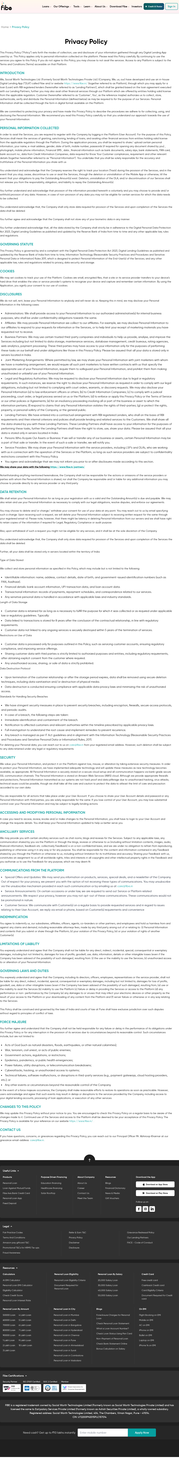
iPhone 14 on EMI (147, 1345)
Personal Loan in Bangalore (67, 1325)
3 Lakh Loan (9, 1350)
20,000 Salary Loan (108, 1280)
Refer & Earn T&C (77, 1232)
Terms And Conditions (14, 1237)
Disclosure (74, 1247)
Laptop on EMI (146, 1340)
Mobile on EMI (146, 1320)
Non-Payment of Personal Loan (112, 1338)
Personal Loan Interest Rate (17, 1300)
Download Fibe (118, 6)
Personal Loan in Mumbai (66, 1315)
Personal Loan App (12, 1198)
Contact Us (83, 1193)
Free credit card (150, 1280)
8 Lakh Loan (25, 1335)
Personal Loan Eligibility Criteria (69, 1280)
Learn (87, 6)
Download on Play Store (157, 1193)
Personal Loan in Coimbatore (68, 1355)
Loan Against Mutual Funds (16, 1188)
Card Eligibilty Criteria (152, 1290)
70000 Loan (9, 1325)
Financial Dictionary (115, 1188)
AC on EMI (144, 1325)
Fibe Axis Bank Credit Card (16, 1193)
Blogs (108, 1183)
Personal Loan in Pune (65, 1340)
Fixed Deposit (10, 1203)
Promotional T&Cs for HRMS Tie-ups (21, 1247)
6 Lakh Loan (25, 1325)
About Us (100, 6)
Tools (76, 6)
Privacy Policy (76, 1237)
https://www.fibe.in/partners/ (67, 466)
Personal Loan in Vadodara (67, 1360)
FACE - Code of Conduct (140, 1242)
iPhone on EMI (146, 1330)
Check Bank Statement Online (111, 1343)
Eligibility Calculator (13, 1290)
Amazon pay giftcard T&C (16, 1242)
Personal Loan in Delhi (65, 1320)
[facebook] (139, 1209)
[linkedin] (152, 1209)
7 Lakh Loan (25, 1330)
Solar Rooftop (48, 1193)
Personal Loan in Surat (65, 1350)
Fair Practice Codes (13, 1232)
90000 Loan (9, 1335)
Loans (45, 6)
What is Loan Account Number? (112, 1328)
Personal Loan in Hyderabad (68, 1330)
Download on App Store (157, 1184)
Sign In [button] (171, 6)
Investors (137, 6)
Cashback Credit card (153, 1285)
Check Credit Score (13, 1295)
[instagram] (145, 1209)
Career (80, 1188)
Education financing (51, 1183)
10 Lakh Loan (25, 1345)
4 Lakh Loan (25, 1315)
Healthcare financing (51, 1188)
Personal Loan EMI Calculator (17, 1285)
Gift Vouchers (112, 1198)
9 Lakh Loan (25, 1340)
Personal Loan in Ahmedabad (69, 1345)
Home (5, 27)
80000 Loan (9, 1330)
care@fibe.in (76, 744)
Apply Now (142, 1432)
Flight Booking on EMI (150, 1315)
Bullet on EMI (145, 1335)
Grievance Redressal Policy (140, 1232)
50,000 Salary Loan (108, 1295)
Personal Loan (10, 1183)
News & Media (112, 1193)
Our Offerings (61, 6)
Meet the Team (85, 1198)
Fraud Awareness (11, 1252)
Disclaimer (74, 1242)
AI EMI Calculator (11, 1280)
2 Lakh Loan (9, 1345)
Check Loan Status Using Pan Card (114, 1333)
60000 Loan (9, 1320)
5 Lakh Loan (25, 1320)
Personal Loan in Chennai (66, 1335)
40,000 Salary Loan (108, 1290)
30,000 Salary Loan (108, 1285)
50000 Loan (9, 1315)
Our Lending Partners (137, 1237)
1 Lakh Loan (9, 1340)
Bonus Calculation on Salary (110, 1348)
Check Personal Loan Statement (112, 1323)
